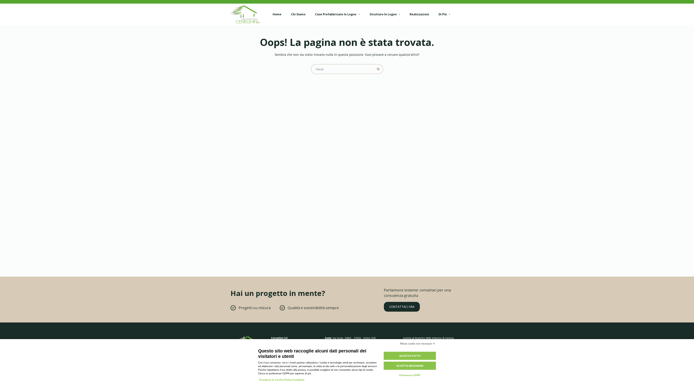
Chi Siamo (298, 14)
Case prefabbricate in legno (335, 14)
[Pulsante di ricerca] (378, 69)
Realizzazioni (419, 14)
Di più (443, 14)
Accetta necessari (409, 365)
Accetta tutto (409, 355)
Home (277, 14)
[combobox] (342, 69)
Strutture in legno (383, 14)
